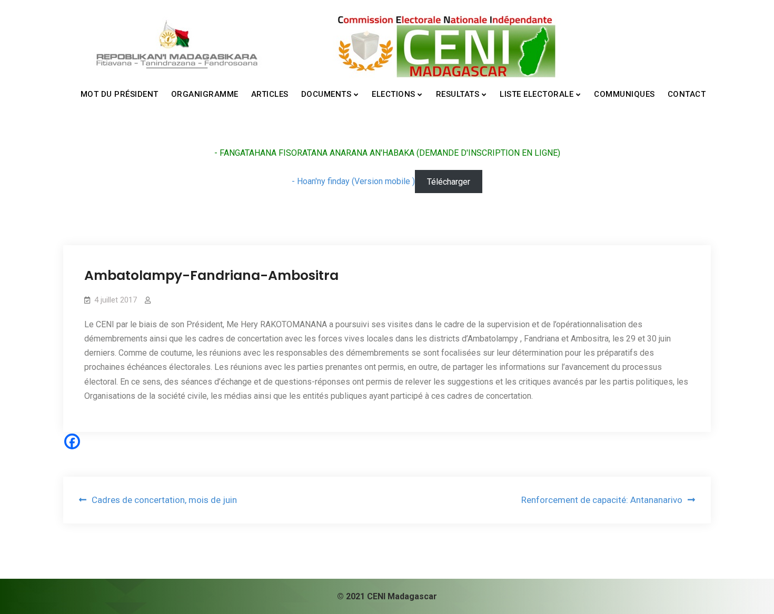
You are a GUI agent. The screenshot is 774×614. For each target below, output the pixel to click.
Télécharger (448, 181)
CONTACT (687, 94)
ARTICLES (270, 94)
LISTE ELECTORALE (536, 94)
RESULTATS (458, 94)
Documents (326, 94)
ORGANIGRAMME (205, 94)
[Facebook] (72, 441)
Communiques (624, 94)
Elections (393, 94)
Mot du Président (119, 94)
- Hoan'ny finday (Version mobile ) (353, 181)
